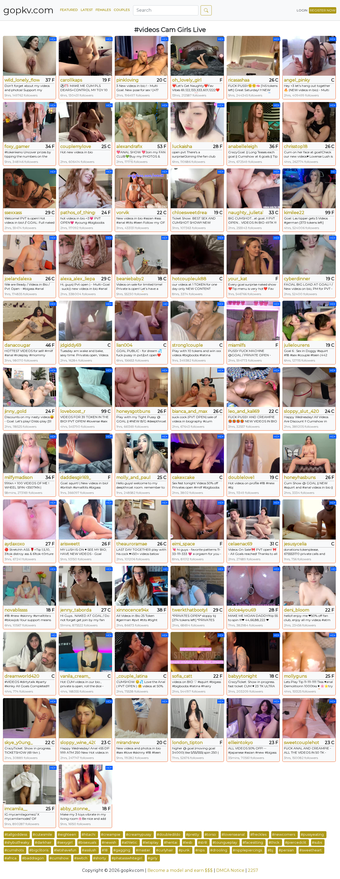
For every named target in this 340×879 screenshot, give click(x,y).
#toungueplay (224, 842)
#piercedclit (295, 842)
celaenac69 (240, 543)
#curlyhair (164, 850)
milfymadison (19, 477)
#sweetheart (310, 850)
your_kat (237, 278)
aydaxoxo (15, 543)
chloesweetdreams (189, 212)
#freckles (258, 834)
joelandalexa (18, 278)
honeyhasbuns (300, 477)
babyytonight (242, 676)
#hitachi (88, 834)
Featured (69, 10)
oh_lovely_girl (187, 80)
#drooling (218, 850)
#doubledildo (168, 834)
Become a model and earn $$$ (180, 870)
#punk (184, 850)
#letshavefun (65, 850)
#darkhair (43, 842)
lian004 (124, 345)
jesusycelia (295, 543)
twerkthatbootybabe (189, 610)
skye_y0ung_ (19, 742)
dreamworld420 (22, 676)
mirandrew (127, 742)
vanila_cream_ (75, 676)
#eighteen (67, 834)
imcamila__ (16, 808)
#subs (317, 842)
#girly (152, 858)
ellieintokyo (240, 742)
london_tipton (187, 742)
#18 (105, 850)
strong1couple (187, 345)
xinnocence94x (132, 610)
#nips (200, 850)
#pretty (192, 834)
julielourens (296, 345)
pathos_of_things (77, 212)
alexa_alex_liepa (77, 278)
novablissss (16, 610)
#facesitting (253, 842)
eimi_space (183, 543)
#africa (10, 858)
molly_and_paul (133, 477)
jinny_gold (16, 411)
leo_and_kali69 (244, 411)
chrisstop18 (296, 146)
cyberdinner (297, 278)
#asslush (89, 850)
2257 (253, 870)
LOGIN (302, 10)
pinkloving (127, 80)
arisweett (70, 543)
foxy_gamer (17, 146)
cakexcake (183, 477)
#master (143, 850)
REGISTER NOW (322, 10)
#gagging (121, 850)
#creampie (110, 834)
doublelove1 (241, 477)
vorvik (122, 212)
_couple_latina (131, 676)
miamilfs (236, 345)
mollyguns (295, 676)
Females (103, 10)
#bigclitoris (38, 850)
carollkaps (71, 80)
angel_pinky (297, 80)
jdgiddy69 (70, 345)
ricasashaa (238, 80)
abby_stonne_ (75, 808)
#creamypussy (138, 834)
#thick (274, 842)
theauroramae (131, 543)
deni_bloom (296, 610)
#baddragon (33, 858)
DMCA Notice (230, 870)
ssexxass (13, 212)
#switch (80, 858)
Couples (122, 10)
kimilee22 (294, 212)
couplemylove (75, 146)
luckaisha (182, 146)
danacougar (18, 345)
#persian (286, 850)
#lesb (187, 842)
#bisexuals (87, 842)
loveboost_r (73, 411)
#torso (210, 834)
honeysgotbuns (133, 411)
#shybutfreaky (17, 842)
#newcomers (283, 834)
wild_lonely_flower (22, 80)
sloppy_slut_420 (301, 411)
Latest (87, 10)
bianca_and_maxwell (189, 411)
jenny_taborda (75, 610)
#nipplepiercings (247, 850)
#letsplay (150, 842)
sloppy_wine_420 (77, 742)
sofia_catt (182, 676)
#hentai (170, 842)
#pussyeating (312, 834)
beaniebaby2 (130, 278)
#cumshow (59, 858)
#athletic (129, 842)
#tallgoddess (16, 834)
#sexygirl (65, 842)
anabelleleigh (242, 146)
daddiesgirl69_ (75, 477)
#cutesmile (42, 834)
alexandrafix (129, 146)
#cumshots (14, 850)
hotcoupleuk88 (189, 278)
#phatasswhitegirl (127, 858)
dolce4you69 (242, 610)
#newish (109, 842)
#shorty (99, 858)
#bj (270, 850)
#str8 (202, 842)
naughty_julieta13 (245, 212)
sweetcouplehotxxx (301, 742)
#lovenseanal (233, 834)
